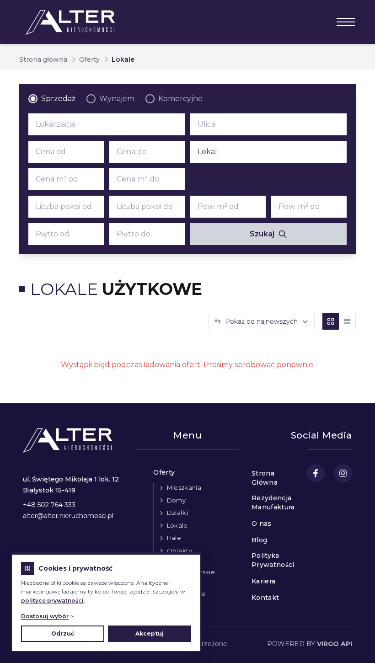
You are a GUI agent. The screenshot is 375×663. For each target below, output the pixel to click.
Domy (176, 500)
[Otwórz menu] (346, 22)
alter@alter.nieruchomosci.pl (68, 516)
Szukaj (262, 234)
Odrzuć (62, 633)
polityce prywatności (52, 600)
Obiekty (179, 550)
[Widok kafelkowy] (330, 321)
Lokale (177, 525)
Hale (174, 537)
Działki (177, 512)
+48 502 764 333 (49, 505)
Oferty (89, 59)
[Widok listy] (347, 321)
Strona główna (43, 59)
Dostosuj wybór (45, 616)
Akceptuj (149, 633)
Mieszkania (184, 487)
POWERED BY (309, 644)
